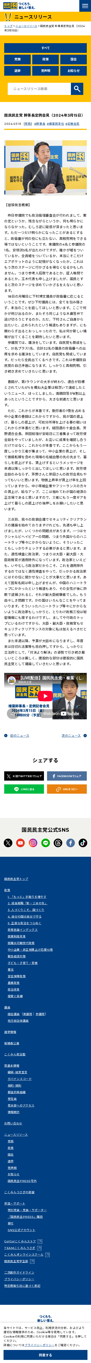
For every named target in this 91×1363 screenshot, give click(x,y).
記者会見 (74, 123)
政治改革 (14, 989)
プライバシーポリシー (19, 1279)
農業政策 (14, 983)
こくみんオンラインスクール (27, 1254)
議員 (7, 1007)
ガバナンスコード (20, 1079)
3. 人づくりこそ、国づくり (26, 910)
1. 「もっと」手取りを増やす (27, 897)
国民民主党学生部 (19, 1261)
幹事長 (40, 123)
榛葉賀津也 (56, 123)
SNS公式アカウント (22, 1230)
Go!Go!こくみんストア (23, 1241)
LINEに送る (27, 789)
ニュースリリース (16, 1134)
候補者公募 (11, 1043)
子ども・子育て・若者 (23, 963)
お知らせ (74, 71)
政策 (45, 59)
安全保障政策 (17, 976)
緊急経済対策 (17, 956)
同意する (45, 1355)
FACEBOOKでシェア (69, 776)
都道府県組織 (17, 1092)
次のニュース (71, 736)
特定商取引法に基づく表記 (22, 1286)
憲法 (11, 969)
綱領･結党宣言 (17, 1072)
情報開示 (14, 1112)
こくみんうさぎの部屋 (19, 1192)
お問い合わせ (13, 1123)
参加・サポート (14, 1203)
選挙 (17, 71)
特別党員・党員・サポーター (27, 1210)
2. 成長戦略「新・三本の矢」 (28, 903)
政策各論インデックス (23, 930)
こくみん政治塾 (14, 1054)
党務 (17, 59)
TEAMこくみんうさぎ (23, 1248)
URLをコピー (70, 789)
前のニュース (19, 736)
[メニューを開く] (85, 6)
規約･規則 (14, 1085)
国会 (73, 59)
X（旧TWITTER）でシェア (27, 776)
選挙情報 (10, 1032)
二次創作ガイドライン (19, 1272)
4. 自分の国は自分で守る (25, 916)
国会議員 (14, 1014)
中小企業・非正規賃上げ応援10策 (30, 949)
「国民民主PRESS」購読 (25, 1217)
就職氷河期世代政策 (21, 943)
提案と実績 (15, 996)
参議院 (40, 1014)
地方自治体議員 (18, 1020)
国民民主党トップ (16, 879)
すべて (45, 48)
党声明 (45, 71)
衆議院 (27, 1014)
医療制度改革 (17, 936)
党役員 (12, 1099)
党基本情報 (11, 1065)
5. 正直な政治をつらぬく (25, 923)
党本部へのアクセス (21, 1105)
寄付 (11, 1223)
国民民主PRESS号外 (22, 1181)
